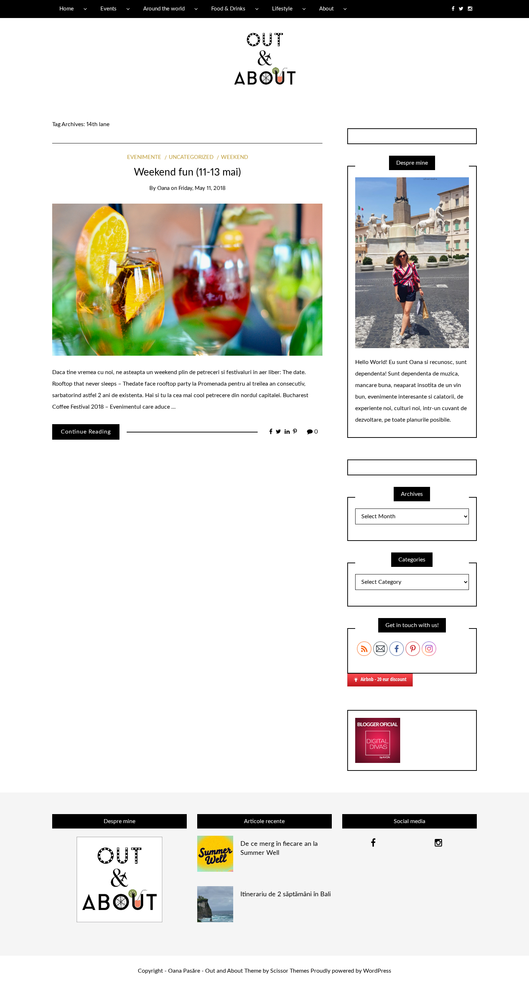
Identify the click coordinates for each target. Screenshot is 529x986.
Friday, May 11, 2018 (202, 188)
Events (108, 9)
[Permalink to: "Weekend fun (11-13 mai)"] (187, 279)
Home (66, 9)
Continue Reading (86, 432)
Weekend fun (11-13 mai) (187, 172)
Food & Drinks (228, 9)
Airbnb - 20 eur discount (384, 679)
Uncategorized (191, 157)
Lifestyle (282, 9)
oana (163, 188)
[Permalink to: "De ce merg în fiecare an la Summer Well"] (215, 853)
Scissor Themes (289, 971)
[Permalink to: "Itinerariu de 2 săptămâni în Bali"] (215, 904)
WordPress (377, 971)
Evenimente (144, 157)
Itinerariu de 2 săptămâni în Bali (285, 894)
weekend (234, 157)
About (326, 9)
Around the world (164, 9)
